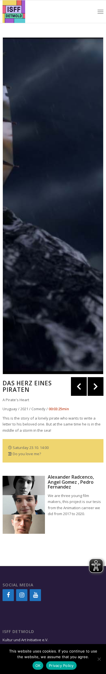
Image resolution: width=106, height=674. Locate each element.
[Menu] (100, 11)
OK (38, 665)
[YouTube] (35, 595)
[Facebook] (8, 595)
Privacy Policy (61, 665)
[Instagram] (21, 595)
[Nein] (99, 659)
